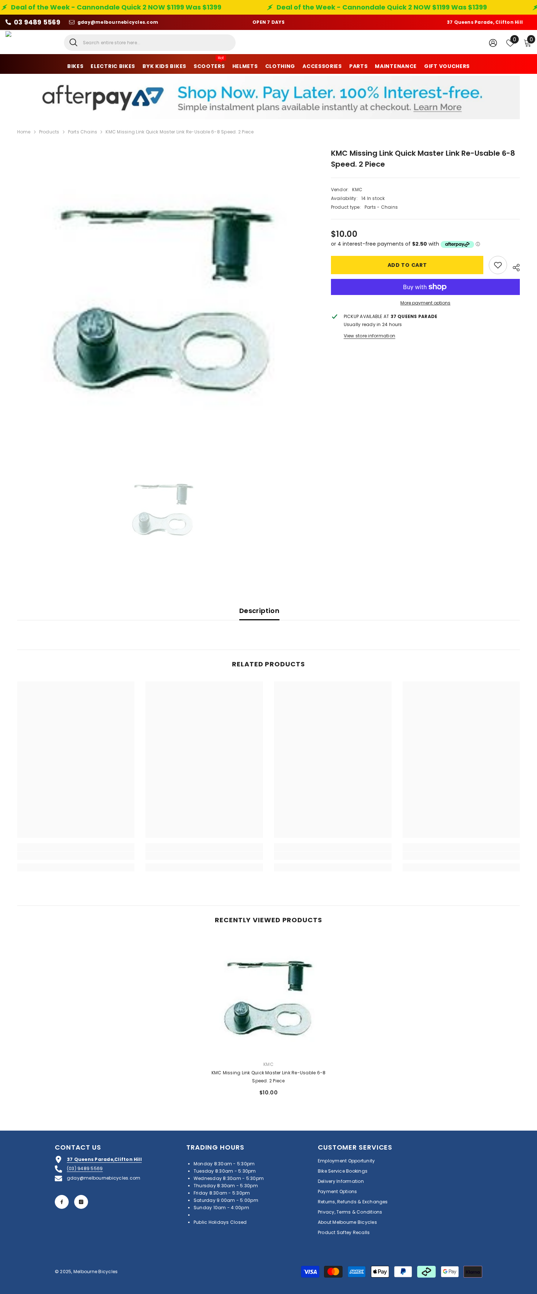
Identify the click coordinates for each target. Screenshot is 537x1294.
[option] (163, 294)
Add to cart (407, 265)
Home (24, 132)
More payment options (425, 303)
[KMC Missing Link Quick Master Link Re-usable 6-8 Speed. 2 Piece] (268, 996)
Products (49, 132)
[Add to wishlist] (498, 265)
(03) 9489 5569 (85, 1168)
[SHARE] (513, 266)
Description (259, 610)
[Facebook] (62, 1202)
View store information (369, 336)
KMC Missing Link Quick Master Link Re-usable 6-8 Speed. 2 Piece (269, 1077)
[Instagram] (81, 1202)
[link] (76, 856)
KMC (357, 189)
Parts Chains (83, 132)
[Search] (150, 42)
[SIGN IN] (493, 42)
